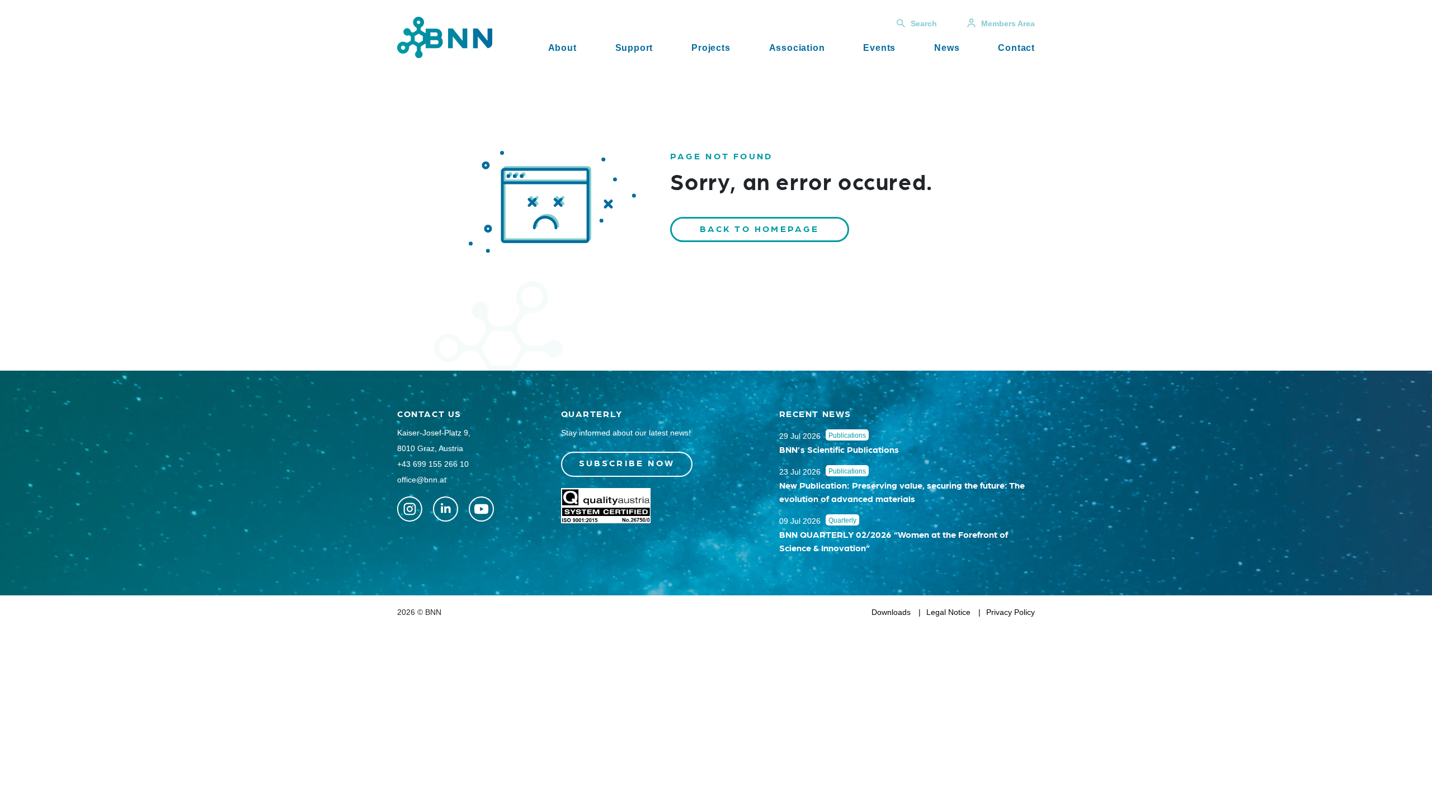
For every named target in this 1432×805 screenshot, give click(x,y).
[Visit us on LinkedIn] (445, 509)
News (946, 48)
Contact (1016, 48)
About (562, 48)
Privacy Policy (1010, 612)
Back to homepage (759, 228)
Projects (710, 48)
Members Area (1008, 23)
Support (634, 48)
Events (879, 48)
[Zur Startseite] (444, 36)
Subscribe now (627, 462)
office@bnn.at (421, 479)
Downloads (891, 612)
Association (797, 48)
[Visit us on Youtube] (481, 509)
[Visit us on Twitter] (409, 509)
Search (924, 23)
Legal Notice (948, 612)
